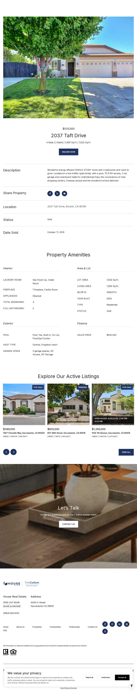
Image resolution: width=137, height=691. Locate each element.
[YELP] (105, 631)
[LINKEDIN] (119, 624)
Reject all (89, 677)
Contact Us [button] (68, 524)
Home (5, 627)
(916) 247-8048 (11, 602)
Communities (55, 627)
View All (126, 452)
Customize (105, 677)
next (13, 452)
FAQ (5, 630)
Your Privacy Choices (68, 688)
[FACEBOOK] (105, 624)
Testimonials (74, 627)
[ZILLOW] (126, 624)
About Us (20, 627)
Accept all (122, 677)
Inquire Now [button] (68, 152)
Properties (37, 627)
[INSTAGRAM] (112, 624)
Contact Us (92, 627)
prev (6, 452)
